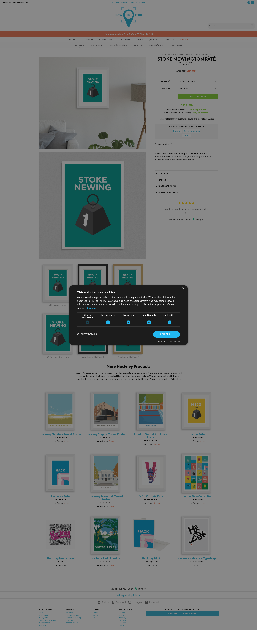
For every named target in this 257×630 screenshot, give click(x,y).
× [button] (183, 288)
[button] (87, 334)
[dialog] (128, 315)
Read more (92, 308)
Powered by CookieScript (169, 342)
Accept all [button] (166, 334)
